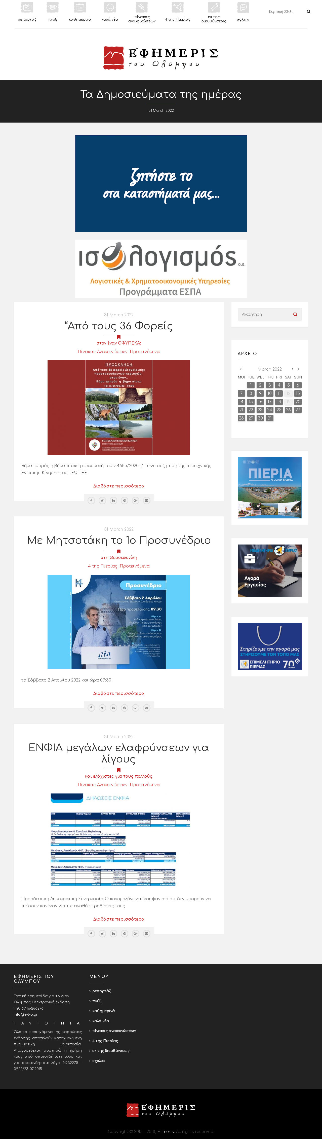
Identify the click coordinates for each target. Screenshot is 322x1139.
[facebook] (91, 500)
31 (270, 418)
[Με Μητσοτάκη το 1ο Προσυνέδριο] (119, 622)
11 (278, 393)
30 (260, 418)
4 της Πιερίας (102, 566)
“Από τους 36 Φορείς (119, 326)
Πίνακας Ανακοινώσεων (103, 352)
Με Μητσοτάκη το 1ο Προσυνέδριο (119, 540)
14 (241, 402)
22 (251, 410)
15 (251, 402)
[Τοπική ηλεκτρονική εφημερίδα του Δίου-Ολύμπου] (161, 58)
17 (269, 402)
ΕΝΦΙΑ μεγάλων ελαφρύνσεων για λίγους (118, 753)
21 (241, 410)
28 (241, 418)
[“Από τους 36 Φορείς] (119, 407)
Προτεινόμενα (145, 352)
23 (260, 410)
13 (298, 393)
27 (298, 410)
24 (269, 410)
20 (298, 402)
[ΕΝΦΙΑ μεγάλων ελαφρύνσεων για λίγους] (119, 840)
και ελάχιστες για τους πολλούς (118, 776)
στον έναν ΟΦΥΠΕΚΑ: (119, 343)
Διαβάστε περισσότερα (118, 486)
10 (270, 393)
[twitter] (102, 500)
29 (251, 418)
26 (288, 410)
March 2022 (270, 369)
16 (260, 402)
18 (279, 402)
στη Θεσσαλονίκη (119, 557)
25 (279, 410)
